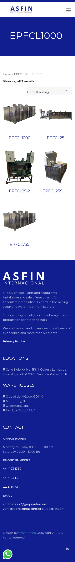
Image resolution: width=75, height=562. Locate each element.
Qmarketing (27, 533)
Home (7, 74)
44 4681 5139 (12, 487)
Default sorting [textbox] (38, 92)
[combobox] (49, 90)
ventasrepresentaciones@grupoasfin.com (33, 509)
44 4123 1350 (12, 468)
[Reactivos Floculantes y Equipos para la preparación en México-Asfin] (21, 9)
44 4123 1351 (12, 478)
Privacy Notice (14, 341)
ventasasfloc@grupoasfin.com (25, 504)
